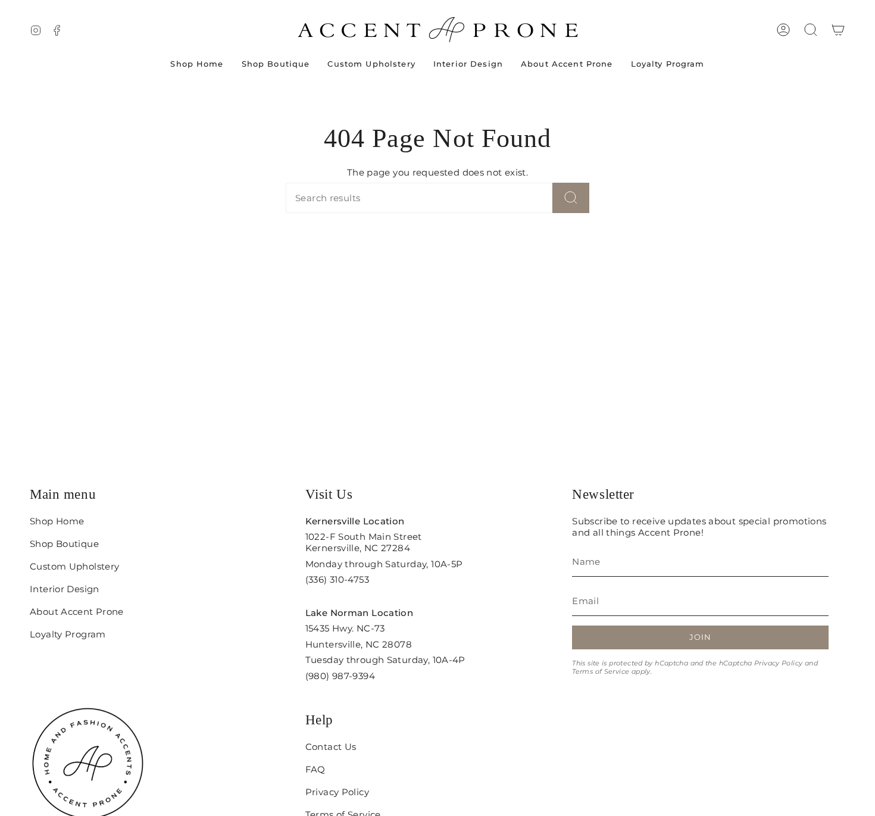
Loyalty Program (68, 634)
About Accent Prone (77, 611)
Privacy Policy (778, 663)
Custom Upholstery (74, 566)
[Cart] (838, 30)
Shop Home (57, 521)
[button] (810, 30)
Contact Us (331, 746)
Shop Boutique (64, 543)
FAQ (315, 769)
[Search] (570, 198)
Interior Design (64, 589)
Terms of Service (600, 671)
